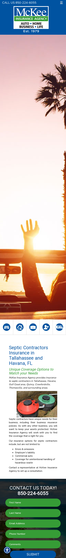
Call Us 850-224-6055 (19, 3)
